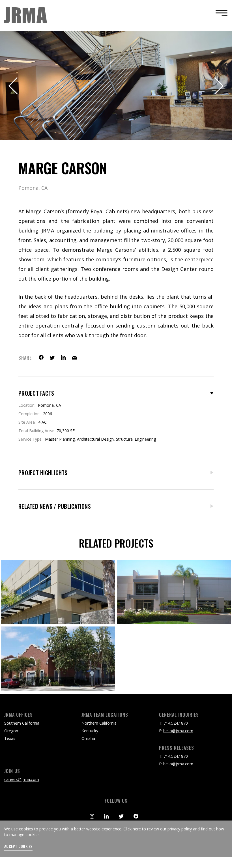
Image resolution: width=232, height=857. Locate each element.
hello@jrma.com (178, 730)
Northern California (99, 723)
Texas (9, 738)
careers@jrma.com (21, 779)
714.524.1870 (176, 723)
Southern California (21, 723)
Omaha (88, 738)
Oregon (11, 730)
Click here (132, 829)
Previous (13, 85)
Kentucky (89, 730)
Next (218, 85)
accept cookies (18, 846)
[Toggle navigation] (220, 13)
